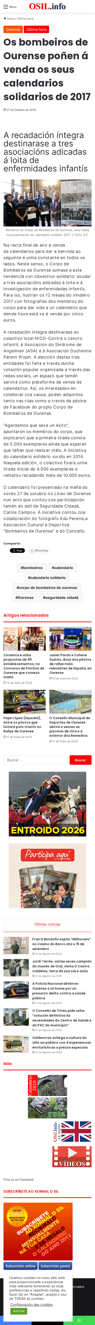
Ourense (13, 29)
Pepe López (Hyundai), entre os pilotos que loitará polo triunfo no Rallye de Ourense (22, 725)
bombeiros (33, 567)
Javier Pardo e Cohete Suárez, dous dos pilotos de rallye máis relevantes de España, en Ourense (70, 664)
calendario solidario (48, 577)
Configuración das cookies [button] (31, 1305)
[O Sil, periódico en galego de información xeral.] (47, 6)
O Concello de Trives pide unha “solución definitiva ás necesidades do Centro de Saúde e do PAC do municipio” (62, 1018)
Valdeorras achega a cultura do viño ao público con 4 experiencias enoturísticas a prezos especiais (61, 1042)
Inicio (10, 18)
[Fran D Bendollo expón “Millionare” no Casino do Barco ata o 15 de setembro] (16, 945)
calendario (63, 567)
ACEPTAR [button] (18, 1311)
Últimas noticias (47, 924)
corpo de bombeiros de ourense (48, 587)
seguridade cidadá (61, 597)
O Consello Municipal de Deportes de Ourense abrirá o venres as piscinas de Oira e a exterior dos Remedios (69, 727)
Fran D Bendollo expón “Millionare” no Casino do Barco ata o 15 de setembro (61, 944)
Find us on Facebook (18, 1179)
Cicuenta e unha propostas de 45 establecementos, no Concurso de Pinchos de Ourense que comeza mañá (23, 666)
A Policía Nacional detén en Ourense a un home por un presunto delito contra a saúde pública (59, 990)
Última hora (25, 18)
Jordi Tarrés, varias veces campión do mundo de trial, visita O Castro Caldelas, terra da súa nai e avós (62, 966)
